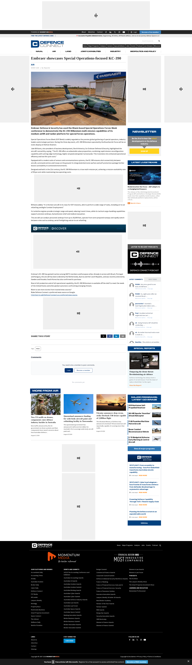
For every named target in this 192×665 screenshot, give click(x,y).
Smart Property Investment (40, 613)
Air (54, 51)
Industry (115, 51)
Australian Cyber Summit (72, 596)
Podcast (139, 46)
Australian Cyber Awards (72, 593)
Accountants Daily (37, 572)
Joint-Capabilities (91, 51)
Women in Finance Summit (105, 625)
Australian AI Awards (70, 581)
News (85, 46)
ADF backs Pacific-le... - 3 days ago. (143, 327)
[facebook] (110, 336)
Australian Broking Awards (72, 590)
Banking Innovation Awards (73, 615)
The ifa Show (133, 579)
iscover (157, 46)
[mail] (123, 336)
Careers (110, 46)
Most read (153, 279)
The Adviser (35, 619)
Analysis (103, 46)
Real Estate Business (38, 610)
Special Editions (119, 46)
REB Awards (100, 610)
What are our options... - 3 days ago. (144, 317)
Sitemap (34, 649)
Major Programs (93, 46)
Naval (39, 51)
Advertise (91, 32)
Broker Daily (35, 585)
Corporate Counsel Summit (105, 576)
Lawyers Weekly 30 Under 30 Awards (108, 597)
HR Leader (34, 597)
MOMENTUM (46, 32)
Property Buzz (36, 607)
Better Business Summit (72, 621)
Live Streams (148, 46)
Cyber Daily (34, 588)
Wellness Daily (35, 622)
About (84, 32)
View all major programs (144, 448)
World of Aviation (36, 625)
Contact (100, 32)
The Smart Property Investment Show (141, 585)
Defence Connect (37, 591)
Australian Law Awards (71, 603)
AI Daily (33, 579)
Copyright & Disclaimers (128, 657)
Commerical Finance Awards (105, 572)
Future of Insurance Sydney (105, 591)
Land (68, 51)
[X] (103, 336)
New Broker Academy (103, 601)
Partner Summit (101, 607)
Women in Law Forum (136, 572)
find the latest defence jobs (42, 36)
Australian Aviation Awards (72, 584)
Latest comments (136, 279)
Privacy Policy (142, 657)
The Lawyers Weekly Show (138, 582)
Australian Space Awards (72, 609)
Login (135, 32)
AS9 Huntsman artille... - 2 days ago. (144, 288)
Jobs (127, 46)
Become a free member (150, 32)
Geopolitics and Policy (143, 51)
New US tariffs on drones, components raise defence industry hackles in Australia (43, 419)
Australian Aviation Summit (72, 587)
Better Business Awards (72, 618)
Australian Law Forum (71, 606)
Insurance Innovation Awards (105, 594)
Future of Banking (102, 582)
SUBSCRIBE (69, 641)
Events (133, 46)
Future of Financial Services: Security (108, 588)
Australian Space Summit (72, 612)
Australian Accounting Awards (73, 578)
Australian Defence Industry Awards (75, 600)
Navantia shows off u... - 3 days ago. (144, 337)
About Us (34, 640)
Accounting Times (37, 575)
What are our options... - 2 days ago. (144, 298)
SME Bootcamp (101, 619)
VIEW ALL (120, 228)
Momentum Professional (137, 591)
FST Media (34, 594)
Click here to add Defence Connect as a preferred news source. (54, 295)
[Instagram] (141, 640)
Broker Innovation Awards (72, 625)
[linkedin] (116, 336)
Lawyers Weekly (36, 600)
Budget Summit (101, 569)
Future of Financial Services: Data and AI (109, 585)
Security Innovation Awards (105, 616)
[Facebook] (130, 640)
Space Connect (36, 616)
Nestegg (34, 604)
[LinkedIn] (133, 640)
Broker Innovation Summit (72, 628)
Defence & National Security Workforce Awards (112, 579)
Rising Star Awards (102, 613)
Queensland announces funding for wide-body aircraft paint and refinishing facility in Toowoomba (78, 418)
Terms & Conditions (154, 657)
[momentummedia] (63, 557)
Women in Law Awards (136, 569)
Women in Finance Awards (105, 622)
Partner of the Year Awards (105, 604)
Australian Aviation (37, 582)
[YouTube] (145, 640)
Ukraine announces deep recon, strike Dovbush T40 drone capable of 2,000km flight (111, 415)
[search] (159, 41)
